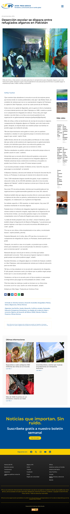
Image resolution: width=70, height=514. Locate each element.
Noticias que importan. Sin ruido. (35, 420)
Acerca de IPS (8, 464)
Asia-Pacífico (15, 308)
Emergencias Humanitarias (19, 310)
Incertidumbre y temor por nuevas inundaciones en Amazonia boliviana (49, 366)
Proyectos (8, 314)
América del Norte (54, 469)
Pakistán (38, 312)
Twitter (29, 469)
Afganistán (8, 308)
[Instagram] (40, 452)
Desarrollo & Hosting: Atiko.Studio (35, 506)
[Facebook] (31, 452)
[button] (5, 294)
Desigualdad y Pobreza (44, 303)
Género (7, 305)
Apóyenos (7, 472)
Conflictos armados (37, 308)
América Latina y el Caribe (57, 467)
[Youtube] (45, 452)
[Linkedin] (50, 452)
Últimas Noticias (22, 305)
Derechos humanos (18, 303)
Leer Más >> (59, 138)
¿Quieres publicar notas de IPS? (12, 475)
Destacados (46, 308)
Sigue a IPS (30, 464)
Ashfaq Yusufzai (9, 93)
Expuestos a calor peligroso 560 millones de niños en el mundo (18, 365)
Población (44, 312)
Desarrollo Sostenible (31, 303)
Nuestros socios (9, 467)
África (51, 464)
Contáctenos (8, 469)
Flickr (28, 474)
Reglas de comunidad (33, 476)
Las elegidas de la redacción (35, 310)
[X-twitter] (36, 452)
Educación (8, 310)
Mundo (51, 480)
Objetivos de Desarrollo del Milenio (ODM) (23, 312)
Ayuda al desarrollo (25, 308)
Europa (51, 474)
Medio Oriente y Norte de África (56, 477)
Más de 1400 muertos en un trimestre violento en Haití (16, 397)
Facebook (29, 472)
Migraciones (13, 305)
